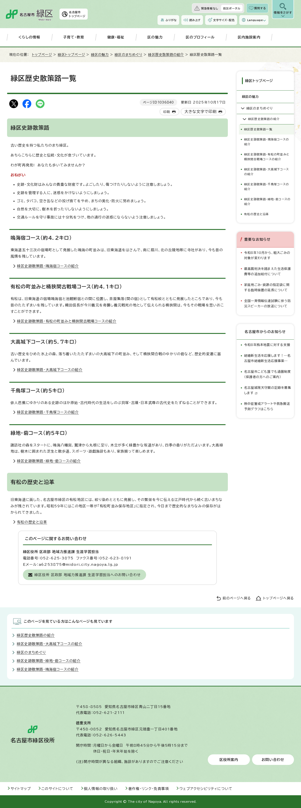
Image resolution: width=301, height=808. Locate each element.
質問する (260, 8)
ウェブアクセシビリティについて (205, 788)
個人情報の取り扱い (101, 788)
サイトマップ (21, 788)
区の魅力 (155, 37)
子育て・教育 (73, 37)
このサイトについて (57, 788)
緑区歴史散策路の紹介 (166, 54)
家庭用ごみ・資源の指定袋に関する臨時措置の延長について (267, 287)
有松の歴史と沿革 (32, 522)
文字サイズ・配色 (224, 20)
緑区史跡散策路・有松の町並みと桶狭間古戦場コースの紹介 (66, 321)
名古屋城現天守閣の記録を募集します (267, 390)
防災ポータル (231, 8)
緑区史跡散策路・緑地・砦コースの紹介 (49, 461)
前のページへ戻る (237, 598)
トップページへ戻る (278, 598)
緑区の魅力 (100, 54)
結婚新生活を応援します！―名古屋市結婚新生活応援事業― (267, 358)
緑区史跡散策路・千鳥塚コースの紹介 (48, 412)
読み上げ (195, 20)
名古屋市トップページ (77, 14)
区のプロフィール (200, 37)
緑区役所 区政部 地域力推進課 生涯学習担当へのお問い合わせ (87, 575)
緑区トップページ (71, 54)
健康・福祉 (115, 37)
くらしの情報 (29, 37)
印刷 (166, 111)
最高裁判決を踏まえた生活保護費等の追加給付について (267, 271)
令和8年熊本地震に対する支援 (267, 344)
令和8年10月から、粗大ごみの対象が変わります (267, 255)
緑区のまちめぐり (128, 54)
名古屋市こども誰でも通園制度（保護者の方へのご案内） (267, 374)
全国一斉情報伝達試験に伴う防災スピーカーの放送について (267, 303)
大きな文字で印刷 (200, 111)
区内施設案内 (249, 37)
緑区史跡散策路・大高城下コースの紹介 (50, 369)
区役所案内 (228, 759)
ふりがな (171, 20)
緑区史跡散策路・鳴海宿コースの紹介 (48, 266)
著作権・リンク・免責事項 (148, 788)
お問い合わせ (273, 759)
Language (255, 20)
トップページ (42, 54)
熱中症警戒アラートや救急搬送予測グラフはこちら (267, 406)
